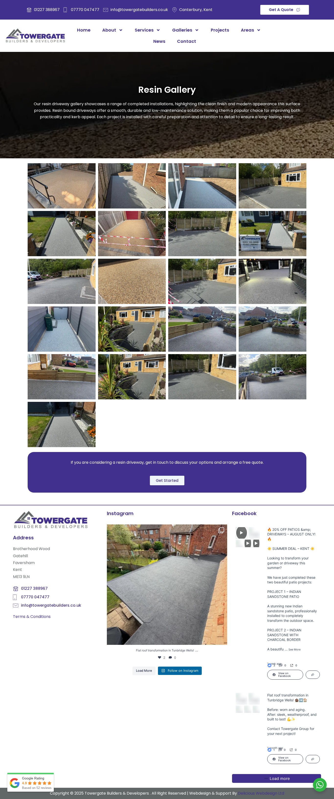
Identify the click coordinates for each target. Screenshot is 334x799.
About (109, 30)
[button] (293, 665)
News (159, 41)
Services (144, 30)
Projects (220, 30)
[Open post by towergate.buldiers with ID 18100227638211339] (167, 584)
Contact (186, 41)
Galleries (182, 30)
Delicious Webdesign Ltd (261, 793)
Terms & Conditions (32, 616)
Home (83, 30)
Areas (247, 30)
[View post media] (241, 533)
